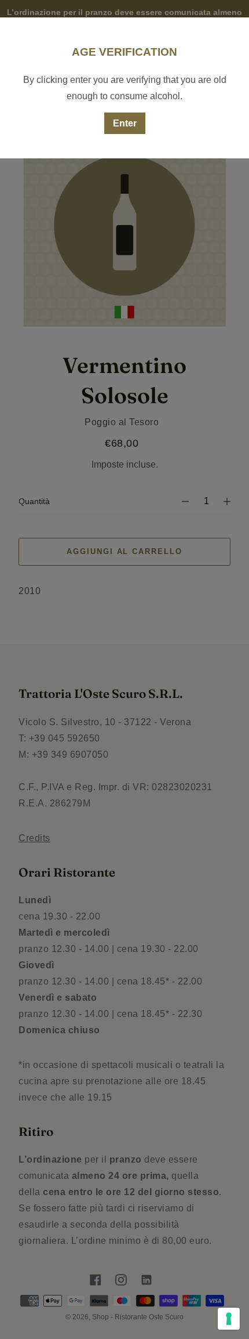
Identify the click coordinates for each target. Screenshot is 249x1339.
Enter (125, 123)
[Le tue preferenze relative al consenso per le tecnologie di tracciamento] (229, 1319)
